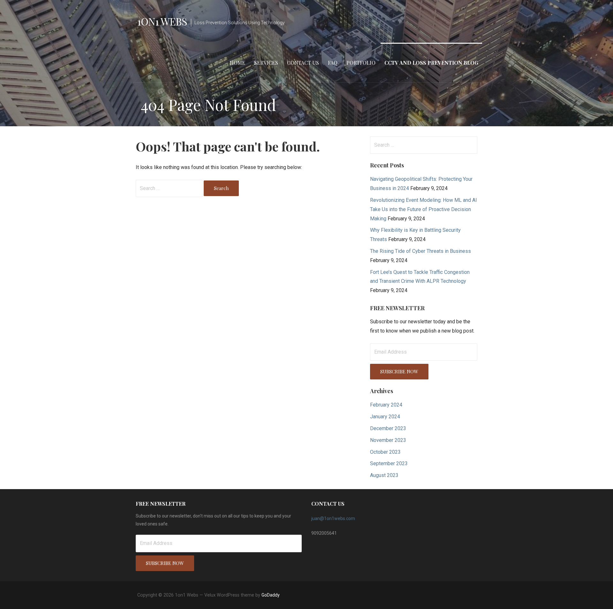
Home (237, 62)
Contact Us (303, 62)
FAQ (332, 62)
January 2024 (385, 417)
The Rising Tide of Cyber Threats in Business (420, 251)
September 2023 (389, 463)
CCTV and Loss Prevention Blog (431, 62)
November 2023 (388, 440)
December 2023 (388, 428)
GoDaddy (270, 595)
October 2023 (385, 452)
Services (266, 62)
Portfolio (360, 62)
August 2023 (384, 475)
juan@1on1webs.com (333, 518)
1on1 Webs (162, 21)
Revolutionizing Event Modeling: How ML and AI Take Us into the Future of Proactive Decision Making (423, 209)
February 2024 (386, 405)
